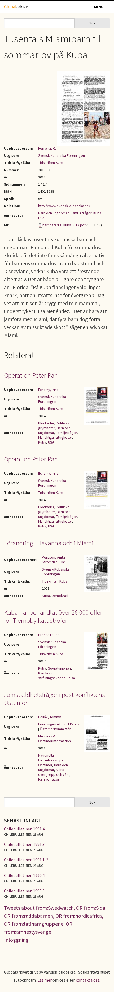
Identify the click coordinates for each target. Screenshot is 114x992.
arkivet (17, 7)
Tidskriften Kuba (51, 162)
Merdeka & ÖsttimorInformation (54, 738)
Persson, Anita (53, 557)
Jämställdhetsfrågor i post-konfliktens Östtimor (54, 698)
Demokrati (60, 595)
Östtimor (45, 765)
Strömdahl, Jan (54, 562)
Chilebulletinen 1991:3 (24, 844)
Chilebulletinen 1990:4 (24, 875)
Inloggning (16, 939)
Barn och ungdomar (53, 213)
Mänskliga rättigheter (55, 437)
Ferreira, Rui (48, 148)
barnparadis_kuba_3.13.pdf (64, 225)
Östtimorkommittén (55, 729)
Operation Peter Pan (31, 375)
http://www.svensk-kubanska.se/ (64, 205)
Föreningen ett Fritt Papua (59, 724)
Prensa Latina (48, 634)
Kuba (97, 213)
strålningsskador (51, 677)
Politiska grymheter (53, 425)
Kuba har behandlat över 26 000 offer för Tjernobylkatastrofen (53, 616)
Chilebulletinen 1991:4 (24, 828)
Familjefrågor (81, 213)
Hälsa (71, 677)
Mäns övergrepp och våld (53, 772)
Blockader (46, 423)
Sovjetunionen (59, 668)
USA (41, 217)
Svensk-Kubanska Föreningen (61, 155)
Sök (92, 23)
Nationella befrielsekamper (51, 758)
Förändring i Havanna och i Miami (48, 543)
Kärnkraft (45, 673)
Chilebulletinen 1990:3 (24, 890)
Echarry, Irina (48, 389)
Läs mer (44, 980)
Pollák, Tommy (49, 717)
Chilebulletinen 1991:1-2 (26, 859)
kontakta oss (87, 980)
